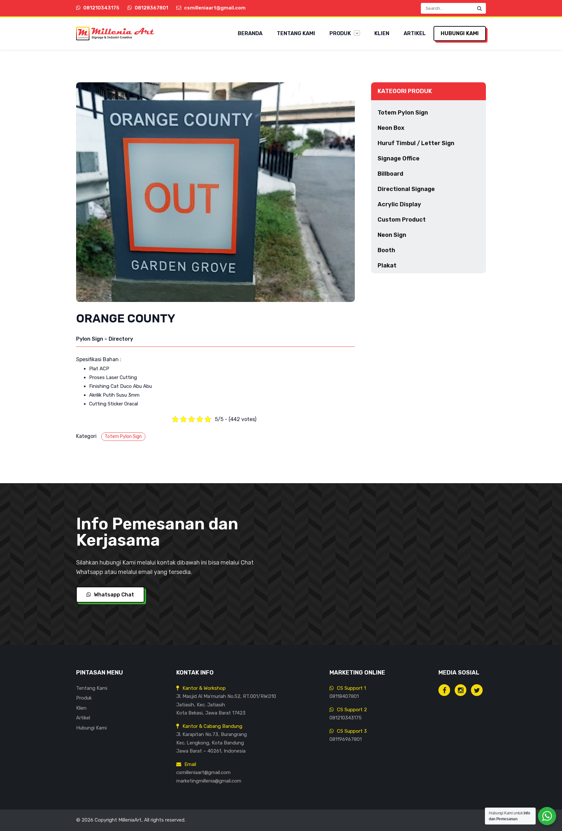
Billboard (390, 173)
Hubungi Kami (460, 33)
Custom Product (402, 219)
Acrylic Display (399, 204)
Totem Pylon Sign (123, 436)
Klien (381, 33)
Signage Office (399, 158)
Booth (386, 250)
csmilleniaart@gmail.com (203, 772)
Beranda (250, 33)
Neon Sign (392, 234)
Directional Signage (406, 189)
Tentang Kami (296, 33)
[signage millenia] (460, 690)
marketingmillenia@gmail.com (208, 781)
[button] (479, 8)
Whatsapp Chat (113, 595)
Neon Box (391, 127)
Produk (340, 33)
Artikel (415, 33)
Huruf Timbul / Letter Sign (416, 143)
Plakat (387, 265)
